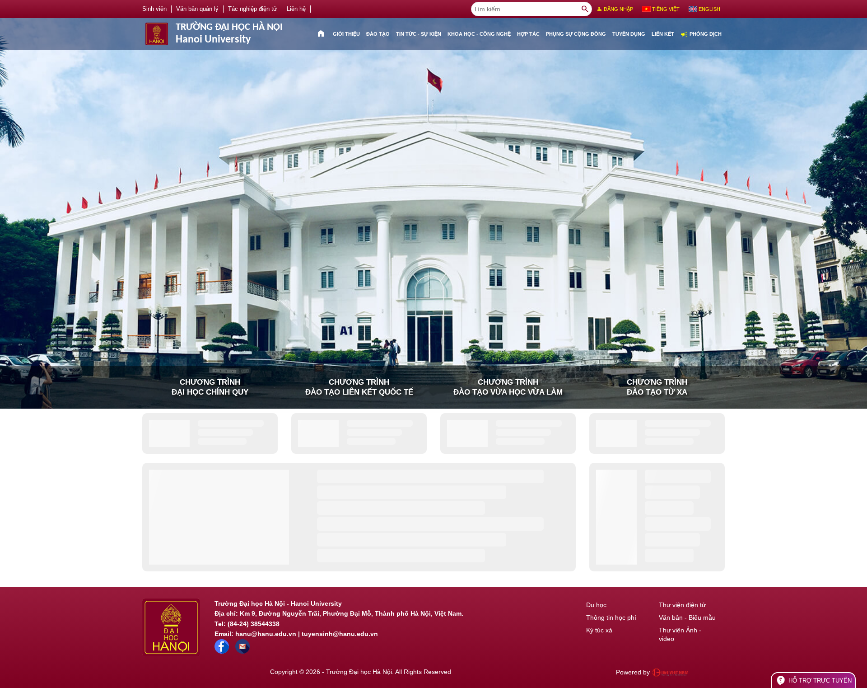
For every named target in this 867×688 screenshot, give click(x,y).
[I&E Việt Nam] (670, 672)
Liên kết (663, 34)
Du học (596, 604)
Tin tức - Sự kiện (418, 34)
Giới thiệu (346, 34)
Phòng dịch (701, 34)
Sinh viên (154, 9)
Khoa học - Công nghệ (479, 34)
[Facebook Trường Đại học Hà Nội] (221, 651)
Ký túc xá (599, 630)
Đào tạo (378, 34)
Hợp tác (528, 34)
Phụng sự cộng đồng (576, 34)
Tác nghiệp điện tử (252, 9)
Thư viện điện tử (682, 604)
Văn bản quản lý (197, 9)
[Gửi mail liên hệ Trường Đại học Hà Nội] (242, 651)
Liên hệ (296, 9)
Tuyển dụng (628, 34)
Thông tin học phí (611, 617)
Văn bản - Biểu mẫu (687, 617)
